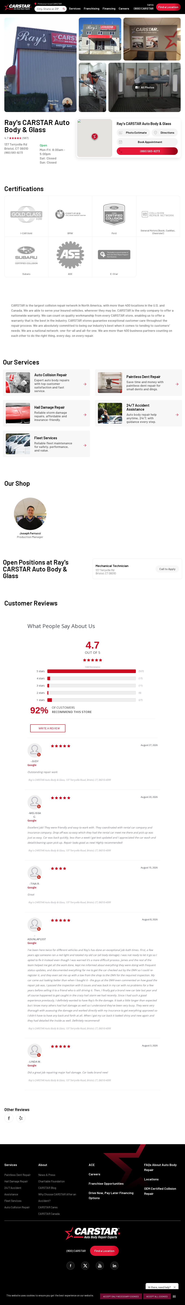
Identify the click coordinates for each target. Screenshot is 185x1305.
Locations (151, 1179)
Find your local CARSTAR (50, 3)
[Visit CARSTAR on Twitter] (85, 1266)
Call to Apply (167, 569)
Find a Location (168, 7)
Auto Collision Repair (17, 1207)
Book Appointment (150, 141)
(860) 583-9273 (13, 152)
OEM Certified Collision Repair (160, 1190)
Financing (109, 8)
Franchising (91, 8)
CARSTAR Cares (48, 1207)
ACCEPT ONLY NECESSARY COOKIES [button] (121, 1296)
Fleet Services (12, 1200)
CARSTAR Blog (47, 1187)
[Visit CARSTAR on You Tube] (100, 1266)
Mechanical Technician (112, 566)
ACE (92, 1165)
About (42, 1165)
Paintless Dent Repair (17, 1174)
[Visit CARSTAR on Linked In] (114, 1266)
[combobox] (37, 8)
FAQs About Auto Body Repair (160, 1167)
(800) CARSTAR (144, 7)
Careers (124, 8)
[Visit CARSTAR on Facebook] (70, 1266)
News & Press (46, 1174)
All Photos (147, 87)
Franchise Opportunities (106, 1183)
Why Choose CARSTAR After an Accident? (57, 1197)
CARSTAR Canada (49, 1213)
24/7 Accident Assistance (12, 1191)
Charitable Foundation (51, 1181)
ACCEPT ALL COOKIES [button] (157, 1296)
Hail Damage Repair (16, 1181)
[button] (175, 1296)
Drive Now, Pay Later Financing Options (111, 1195)
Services (75, 8)
